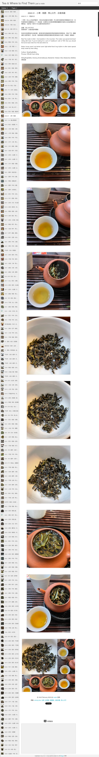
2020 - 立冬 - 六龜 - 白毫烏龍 (12, 701)
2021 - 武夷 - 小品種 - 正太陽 (12, 155)
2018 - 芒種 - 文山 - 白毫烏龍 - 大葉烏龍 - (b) (16, 302)
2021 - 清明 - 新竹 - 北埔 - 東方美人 (14, 584)
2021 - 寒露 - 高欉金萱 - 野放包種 (13, 181)
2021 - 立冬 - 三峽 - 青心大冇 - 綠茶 (14, 142)
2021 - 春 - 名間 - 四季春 (11, 576)
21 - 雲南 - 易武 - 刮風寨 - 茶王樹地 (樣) (15, 341)
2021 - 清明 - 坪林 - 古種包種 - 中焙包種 (15, 241)
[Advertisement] (86, 43)
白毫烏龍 (57, 700)
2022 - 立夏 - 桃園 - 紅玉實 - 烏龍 (13, 55)
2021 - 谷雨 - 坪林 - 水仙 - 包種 (13, 580)
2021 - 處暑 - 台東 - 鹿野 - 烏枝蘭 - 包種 (15, 272)
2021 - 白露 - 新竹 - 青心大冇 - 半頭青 (14, 228)
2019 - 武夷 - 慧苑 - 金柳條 (11, 697)
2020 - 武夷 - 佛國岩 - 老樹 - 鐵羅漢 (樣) (15, 532)
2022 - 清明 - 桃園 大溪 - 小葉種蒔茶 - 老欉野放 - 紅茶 (18, 64)
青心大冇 (63, 700)
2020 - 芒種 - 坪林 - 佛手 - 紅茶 (13, 259)
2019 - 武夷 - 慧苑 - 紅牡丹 (11, 658)
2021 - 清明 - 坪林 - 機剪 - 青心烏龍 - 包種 (15, 589)
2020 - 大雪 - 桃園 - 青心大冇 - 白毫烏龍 (15, 675)
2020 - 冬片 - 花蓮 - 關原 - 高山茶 (13, 667)
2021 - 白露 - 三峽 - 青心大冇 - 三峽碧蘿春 (15, 263)
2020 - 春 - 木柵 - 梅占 (10, 749)
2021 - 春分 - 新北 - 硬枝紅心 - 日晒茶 (14, 493)
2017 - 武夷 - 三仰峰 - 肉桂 (11, 220)
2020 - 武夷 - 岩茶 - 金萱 (11, 684)
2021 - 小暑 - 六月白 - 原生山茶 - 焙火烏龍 (15, 311)
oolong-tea (37, 700)
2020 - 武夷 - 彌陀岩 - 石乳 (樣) (13, 528)
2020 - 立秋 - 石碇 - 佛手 (11, 745)
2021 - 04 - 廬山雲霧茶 (11, 120)
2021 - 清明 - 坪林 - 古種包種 (12, 593)
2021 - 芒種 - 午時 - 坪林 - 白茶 (13, 454)
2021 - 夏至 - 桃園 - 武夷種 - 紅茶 (13, 441)
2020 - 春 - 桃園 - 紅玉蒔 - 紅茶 (13, 610)
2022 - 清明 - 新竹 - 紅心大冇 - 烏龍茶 (14, 33)
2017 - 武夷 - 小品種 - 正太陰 (12, 289)
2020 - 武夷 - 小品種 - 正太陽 (12, 727)
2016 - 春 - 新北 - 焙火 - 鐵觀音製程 (14, 406)
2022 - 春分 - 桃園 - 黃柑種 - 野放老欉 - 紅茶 (16, 68)
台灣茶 (47, 700)
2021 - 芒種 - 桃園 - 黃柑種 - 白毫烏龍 (14, 337)
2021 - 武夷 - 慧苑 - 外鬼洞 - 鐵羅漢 (14, 255)
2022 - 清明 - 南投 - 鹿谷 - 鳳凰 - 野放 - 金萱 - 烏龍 (17, 38)
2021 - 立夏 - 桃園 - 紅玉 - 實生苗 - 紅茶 (15, 537)
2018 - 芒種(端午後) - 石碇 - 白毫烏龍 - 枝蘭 (16, 393)
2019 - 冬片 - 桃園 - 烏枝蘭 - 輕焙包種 (14, 198)
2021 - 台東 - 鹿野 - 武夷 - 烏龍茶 (13, 484)
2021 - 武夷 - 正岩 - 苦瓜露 (11, 202)
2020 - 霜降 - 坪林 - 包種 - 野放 (13, 719)
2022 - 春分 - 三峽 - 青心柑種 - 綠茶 (14, 98)
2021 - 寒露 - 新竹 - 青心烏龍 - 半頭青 (14, 224)
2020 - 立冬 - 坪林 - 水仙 (11, 710)
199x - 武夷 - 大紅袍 (10, 632)
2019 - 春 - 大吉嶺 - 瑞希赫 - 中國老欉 (14, 380)
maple (55, 697)
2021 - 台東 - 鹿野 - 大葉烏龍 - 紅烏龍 (14, 476)
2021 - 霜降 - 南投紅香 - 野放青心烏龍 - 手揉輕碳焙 (18, 172)
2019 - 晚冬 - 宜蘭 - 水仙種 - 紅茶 (13, 237)
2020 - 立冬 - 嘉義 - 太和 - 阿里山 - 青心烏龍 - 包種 (18, 602)
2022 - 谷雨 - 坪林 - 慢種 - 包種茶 (13, 77)
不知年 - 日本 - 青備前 (10, 250)
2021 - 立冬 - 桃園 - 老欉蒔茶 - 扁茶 (14, 146)
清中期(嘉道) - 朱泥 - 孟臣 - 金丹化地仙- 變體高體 (17, 324)
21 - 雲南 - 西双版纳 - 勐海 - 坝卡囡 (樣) (15, 350)
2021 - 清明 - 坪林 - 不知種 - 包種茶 (14, 558)
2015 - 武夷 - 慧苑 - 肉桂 (11, 619)
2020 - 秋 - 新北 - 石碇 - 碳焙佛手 (13, 85)
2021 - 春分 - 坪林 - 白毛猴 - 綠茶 (13, 541)
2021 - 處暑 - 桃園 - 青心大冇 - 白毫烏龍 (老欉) (17, 294)
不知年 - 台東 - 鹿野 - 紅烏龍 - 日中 (14, 376)
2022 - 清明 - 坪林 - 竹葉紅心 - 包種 (14, 94)
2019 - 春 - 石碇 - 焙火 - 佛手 (12, 276)
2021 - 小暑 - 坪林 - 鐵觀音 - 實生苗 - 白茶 (15, 428)
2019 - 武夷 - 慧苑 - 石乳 (11, 688)
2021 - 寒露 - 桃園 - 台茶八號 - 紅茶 (14, 211)
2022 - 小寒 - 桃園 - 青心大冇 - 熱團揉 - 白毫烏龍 (17, 16)
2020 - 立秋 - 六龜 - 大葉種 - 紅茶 (13, 706)
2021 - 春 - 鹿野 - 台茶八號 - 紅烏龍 (14, 450)
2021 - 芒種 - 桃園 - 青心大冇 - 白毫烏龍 (15, 467)
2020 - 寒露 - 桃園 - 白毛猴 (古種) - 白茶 (15, 367)
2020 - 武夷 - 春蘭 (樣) (10, 511)
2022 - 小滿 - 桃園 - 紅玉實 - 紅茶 (13, 51)
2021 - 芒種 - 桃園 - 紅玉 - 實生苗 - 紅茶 (15, 445)
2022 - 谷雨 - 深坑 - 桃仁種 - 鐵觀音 (14, 72)
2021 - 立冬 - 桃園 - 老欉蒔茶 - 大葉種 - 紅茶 (16, 163)
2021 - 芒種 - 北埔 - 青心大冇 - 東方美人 (15, 497)
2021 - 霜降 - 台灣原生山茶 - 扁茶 (13, 189)
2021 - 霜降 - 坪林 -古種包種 (12, 176)
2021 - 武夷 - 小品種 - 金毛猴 (12, 168)
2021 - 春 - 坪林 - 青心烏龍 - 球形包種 (14, 415)
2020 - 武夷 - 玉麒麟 (10, 732)
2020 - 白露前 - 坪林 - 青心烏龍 (13, 753)
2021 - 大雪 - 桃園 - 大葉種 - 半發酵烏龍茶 (15, 129)
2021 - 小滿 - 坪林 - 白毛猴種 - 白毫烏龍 (15, 333)
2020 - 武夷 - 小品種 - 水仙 (11, 723)
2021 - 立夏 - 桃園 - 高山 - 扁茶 (13, 437)
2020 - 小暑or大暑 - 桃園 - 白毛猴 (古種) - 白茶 (17, 372)
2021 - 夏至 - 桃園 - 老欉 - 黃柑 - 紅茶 (14, 424)
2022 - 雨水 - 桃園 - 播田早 (11, 111)
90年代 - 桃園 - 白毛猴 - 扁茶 (12, 502)
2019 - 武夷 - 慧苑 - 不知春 (11, 641)
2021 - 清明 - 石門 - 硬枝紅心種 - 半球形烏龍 (16, 328)
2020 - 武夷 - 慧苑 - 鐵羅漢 (11, 554)
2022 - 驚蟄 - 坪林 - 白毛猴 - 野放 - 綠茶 (15, 42)
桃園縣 (52, 700)
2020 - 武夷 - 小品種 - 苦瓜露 (12, 671)
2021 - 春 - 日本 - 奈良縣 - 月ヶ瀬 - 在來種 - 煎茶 (17, 432)
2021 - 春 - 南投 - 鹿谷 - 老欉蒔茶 (13, 298)
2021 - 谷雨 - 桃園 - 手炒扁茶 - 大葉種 (14, 571)
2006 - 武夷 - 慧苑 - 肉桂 (11, 615)
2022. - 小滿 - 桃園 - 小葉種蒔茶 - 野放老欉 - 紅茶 (17, 46)
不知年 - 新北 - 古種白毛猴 (11, 411)
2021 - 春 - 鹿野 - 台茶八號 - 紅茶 (13, 458)
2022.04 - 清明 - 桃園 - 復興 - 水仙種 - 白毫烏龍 (17, 20)
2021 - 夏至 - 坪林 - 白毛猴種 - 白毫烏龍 (15, 315)
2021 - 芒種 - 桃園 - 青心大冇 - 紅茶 (14, 506)
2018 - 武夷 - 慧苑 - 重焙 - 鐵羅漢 (13, 545)
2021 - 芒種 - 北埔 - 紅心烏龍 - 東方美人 (15, 480)
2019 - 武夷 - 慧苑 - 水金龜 (11, 285)
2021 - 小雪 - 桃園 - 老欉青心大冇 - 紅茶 (15, 133)
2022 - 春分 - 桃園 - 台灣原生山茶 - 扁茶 (15, 103)
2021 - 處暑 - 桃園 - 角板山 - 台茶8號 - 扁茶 (16, 307)
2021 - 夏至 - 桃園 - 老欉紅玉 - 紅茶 (14, 419)
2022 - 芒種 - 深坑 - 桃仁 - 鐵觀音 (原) (14, 59)
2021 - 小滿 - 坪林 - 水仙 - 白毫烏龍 (14, 489)
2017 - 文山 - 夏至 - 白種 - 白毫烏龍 (14, 281)
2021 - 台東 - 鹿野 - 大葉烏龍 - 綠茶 (14, 471)
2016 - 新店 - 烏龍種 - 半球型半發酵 (14, 124)
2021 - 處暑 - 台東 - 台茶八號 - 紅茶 (14, 268)
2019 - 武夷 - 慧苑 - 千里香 (11, 645)
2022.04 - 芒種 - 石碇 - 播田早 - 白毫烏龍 (15, 25)
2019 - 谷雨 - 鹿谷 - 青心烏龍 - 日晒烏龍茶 (15, 215)
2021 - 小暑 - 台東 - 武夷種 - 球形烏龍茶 (15, 385)
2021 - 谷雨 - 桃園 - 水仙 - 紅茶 (13, 563)
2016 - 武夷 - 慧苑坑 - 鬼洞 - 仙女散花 (14, 207)
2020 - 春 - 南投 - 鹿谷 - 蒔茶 (12, 636)
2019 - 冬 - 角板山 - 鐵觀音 (11, 463)
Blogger (62, 756)
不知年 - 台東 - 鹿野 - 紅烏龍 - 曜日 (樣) (15, 354)
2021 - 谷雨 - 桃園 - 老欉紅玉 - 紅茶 (14, 567)
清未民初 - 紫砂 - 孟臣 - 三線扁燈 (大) (14, 346)
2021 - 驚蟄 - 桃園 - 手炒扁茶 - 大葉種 (14, 597)
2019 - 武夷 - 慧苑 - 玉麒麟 (11, 693)
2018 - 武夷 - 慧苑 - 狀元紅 (11, 662)
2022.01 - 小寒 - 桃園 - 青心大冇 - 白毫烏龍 (16, 116)
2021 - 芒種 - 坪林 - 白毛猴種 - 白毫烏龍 (15, 320)
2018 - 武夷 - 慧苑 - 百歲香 (11, 623)
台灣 (43, 700)
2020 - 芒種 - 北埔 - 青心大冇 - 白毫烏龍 (15, 628)
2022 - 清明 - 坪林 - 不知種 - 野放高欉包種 (15, 81)
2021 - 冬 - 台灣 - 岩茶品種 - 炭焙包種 (14, 90)
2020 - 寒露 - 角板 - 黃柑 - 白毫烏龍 (14, 740)
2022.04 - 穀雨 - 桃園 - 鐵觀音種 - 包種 (15, 12)
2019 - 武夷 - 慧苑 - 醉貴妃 (11, 649)
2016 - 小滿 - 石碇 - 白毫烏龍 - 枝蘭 (14, 389)
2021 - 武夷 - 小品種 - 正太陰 (12, 159)
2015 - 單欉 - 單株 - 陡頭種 (11, 402)
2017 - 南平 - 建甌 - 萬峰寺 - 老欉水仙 (14, 233)
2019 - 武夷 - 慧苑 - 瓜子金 (11, 654)
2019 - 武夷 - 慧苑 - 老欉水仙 (12, 680)
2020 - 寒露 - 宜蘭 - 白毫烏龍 (12, 736)
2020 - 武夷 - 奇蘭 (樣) (10, 519)
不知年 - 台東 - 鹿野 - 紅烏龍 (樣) (13, 359)
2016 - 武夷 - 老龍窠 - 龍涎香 (12, 398)
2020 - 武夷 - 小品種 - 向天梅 (12, 714)
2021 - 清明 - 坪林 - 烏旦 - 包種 (13, 550)
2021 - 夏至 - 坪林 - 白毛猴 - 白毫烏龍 (14, 194)
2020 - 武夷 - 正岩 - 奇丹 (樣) (12, 524)
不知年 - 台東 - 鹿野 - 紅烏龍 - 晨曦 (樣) (15, 363)
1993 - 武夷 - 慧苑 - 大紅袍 (11, 606)
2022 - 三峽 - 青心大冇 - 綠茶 (12, 107)
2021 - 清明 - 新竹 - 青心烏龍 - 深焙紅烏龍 (15, 515)
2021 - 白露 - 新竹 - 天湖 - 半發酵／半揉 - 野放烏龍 (18, 150)
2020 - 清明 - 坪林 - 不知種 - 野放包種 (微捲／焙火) (18, 137)
